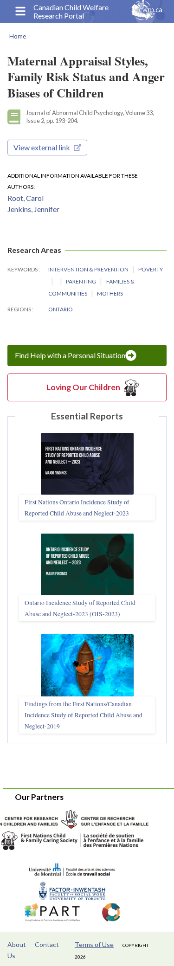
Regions (19, 309)
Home (17, 36)
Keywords (23, 269)
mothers (110, 293)
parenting (81, 281)
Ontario (60, 309)
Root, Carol (25, 197)
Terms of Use (94, 944)
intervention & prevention (88, 269)
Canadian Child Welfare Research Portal (71, 11)
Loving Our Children (83, 387)
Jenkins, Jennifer (33, 209)
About (16, 944)
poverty (150, 269)
